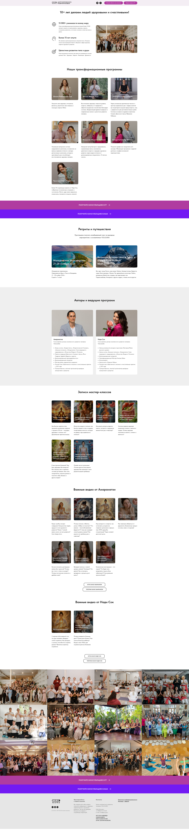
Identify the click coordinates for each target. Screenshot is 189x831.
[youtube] (97, 3)
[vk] (53, 807)
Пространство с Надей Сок (64, 181)
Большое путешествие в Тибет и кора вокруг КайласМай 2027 (116, 260)
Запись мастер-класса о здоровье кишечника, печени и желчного (128, 417)
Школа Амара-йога (90, 96)
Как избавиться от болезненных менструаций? (103, 558)
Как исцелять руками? (60, 629)
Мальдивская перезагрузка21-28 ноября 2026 (69, 262)
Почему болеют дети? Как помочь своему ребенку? (82, 627)
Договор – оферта (123, 801)
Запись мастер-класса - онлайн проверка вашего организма (83, 456)
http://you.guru (100, 809)
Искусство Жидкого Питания (94, 140)
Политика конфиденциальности (127, 799)
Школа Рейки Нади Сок (62, 96)
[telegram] (100, 3)
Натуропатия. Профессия (122, 140)
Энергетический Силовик (122, 96)
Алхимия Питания (60, 140)
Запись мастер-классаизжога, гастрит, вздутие (104, 417)
